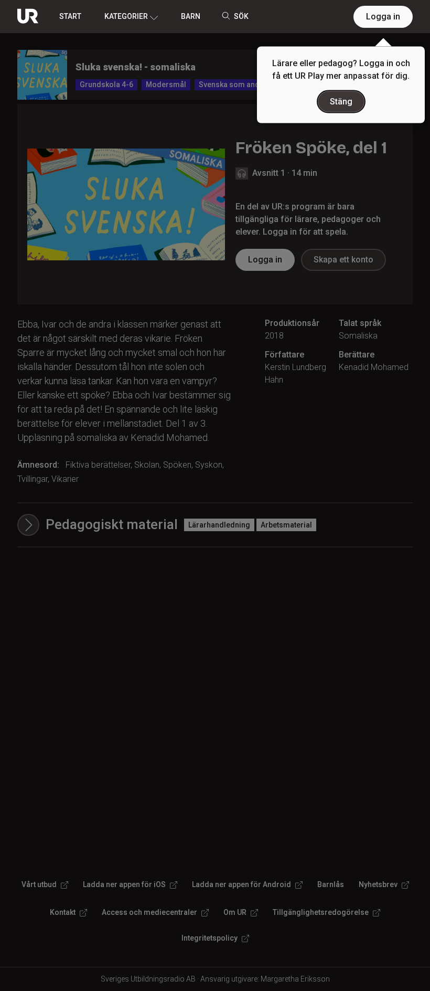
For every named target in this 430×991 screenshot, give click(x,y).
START (70, 16)
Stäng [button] (341, 102)
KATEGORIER (126, 16)
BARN (190, 16)
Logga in (383, 17)
